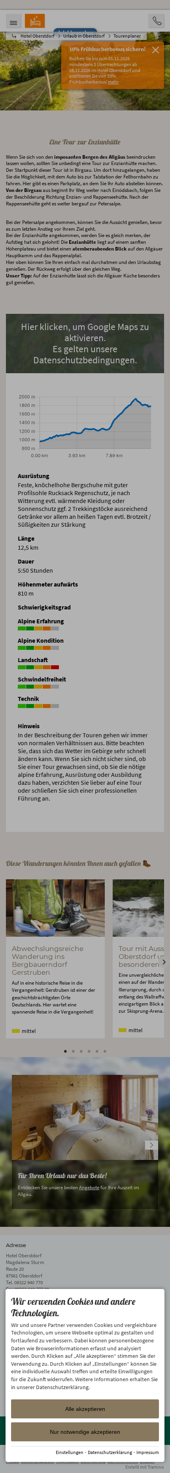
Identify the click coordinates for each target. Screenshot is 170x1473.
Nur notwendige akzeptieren (85, 1432)
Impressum (147, 1452)
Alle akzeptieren (85, 1409)
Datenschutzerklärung (110, 1452)
